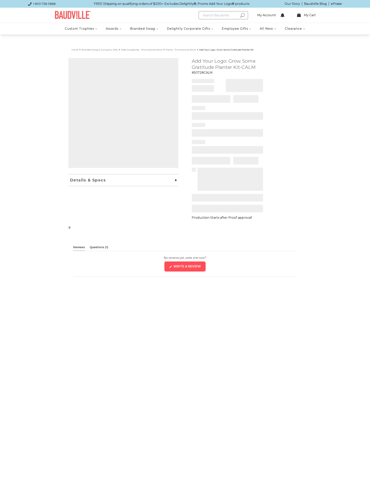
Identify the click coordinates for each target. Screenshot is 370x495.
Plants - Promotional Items (181, 49)
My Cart (310, 15)
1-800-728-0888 (44, 4)
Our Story (292, 4)
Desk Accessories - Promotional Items (141, 49)
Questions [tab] (99, 248)
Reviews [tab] (79, 248)
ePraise (336, 4)
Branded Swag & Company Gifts (100, 49)
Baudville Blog (315, 4)
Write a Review (189, 268)
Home (74, 49)
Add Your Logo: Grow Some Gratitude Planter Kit (226, 49)
